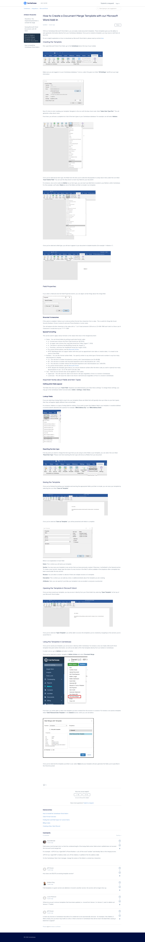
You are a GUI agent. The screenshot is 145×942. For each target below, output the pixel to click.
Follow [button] (117, 25)
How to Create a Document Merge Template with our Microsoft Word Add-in (31, 38)
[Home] (30, 4)
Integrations (35, 8)
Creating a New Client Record (51, 826)
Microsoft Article (74, 349)
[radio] (77, 794)
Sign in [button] (117, 3)
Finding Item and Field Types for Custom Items (56, 820)
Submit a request (107, 3)
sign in (48, 926)
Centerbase (27, 8)
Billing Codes (46, 823)
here (102, 38)
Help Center (44, 3)
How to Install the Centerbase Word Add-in (32, 46)
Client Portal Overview (49, 816)
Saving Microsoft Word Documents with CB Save (31, 29)
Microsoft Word (44, 8)
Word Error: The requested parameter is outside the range (32, 20)
